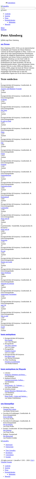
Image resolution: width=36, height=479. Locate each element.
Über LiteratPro (11, 450)
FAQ (32, 460)
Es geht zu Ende (6, 121)
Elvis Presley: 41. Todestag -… (14, 385)
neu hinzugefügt (7, 404)
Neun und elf (5, 218)
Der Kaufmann (8, 424)
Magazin (7, 24)
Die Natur (4, 110)
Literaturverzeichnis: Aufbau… (14, 380)
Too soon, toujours (11, 345)
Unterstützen (11, 3)
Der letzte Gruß (10, 356)
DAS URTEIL (8, 417)
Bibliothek (12, 22)
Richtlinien (9, 453)
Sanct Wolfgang (6, 273)
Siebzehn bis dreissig (7, 283)
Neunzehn (4, 240)
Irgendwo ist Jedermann (12, 362)
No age (3, 251)
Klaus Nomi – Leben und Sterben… (16, 396)
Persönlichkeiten (10, 20)
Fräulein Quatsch (10, 351)
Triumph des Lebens (9, 409)
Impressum (9, 445)
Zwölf (3, 327)
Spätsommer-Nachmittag (8, 294)
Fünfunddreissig (6, 175)
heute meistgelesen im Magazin (13, 369)
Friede (3, 154)
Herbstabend (5, 197)
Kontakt (8, 457)
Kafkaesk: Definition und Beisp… (15, 374)
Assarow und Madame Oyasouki (11, 89)
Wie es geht (4, 316)
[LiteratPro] (5, 6)
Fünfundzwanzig (6, 186)
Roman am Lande (6, 262)
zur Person (5, 44)
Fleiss (2, 132)
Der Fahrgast (7, 430)
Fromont (3, 164)
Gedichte (7, 14)
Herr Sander (8, 340)
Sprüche (7, 16)
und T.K (3, 305)
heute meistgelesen (8, 334)
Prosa (6, 18)
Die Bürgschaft (8, 436)
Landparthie (4, 208)
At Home (4, 99)
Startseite (3, 29)
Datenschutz (9, 447)
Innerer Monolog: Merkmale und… (16, 391)
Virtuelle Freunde (6, 462)
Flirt (2, 143)
